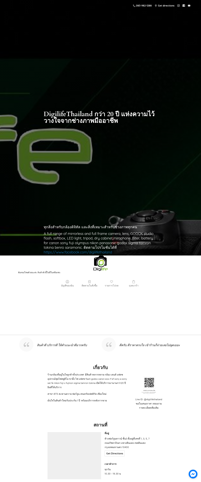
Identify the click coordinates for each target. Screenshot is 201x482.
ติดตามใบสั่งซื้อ (89, 285)
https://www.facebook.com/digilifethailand (78, 252)
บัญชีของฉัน (67, 285)
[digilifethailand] (100, 264)
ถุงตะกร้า (133, 285)
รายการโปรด (111, 285)
